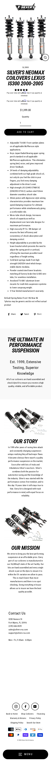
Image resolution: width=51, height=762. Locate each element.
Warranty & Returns (18, 718)
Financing (41, 714)
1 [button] (21, 59)
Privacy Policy (35, 718)
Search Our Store (34, 723)
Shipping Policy (16, 723)
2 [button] (23, 59)
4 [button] (28, 59)
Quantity (25, 116)
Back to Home (12, 714)
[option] (25, 37)
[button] (21, 90)
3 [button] (26, 59)
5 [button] (30, 59)
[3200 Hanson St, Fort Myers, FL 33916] (25, 648)
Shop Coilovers (27, 714)
